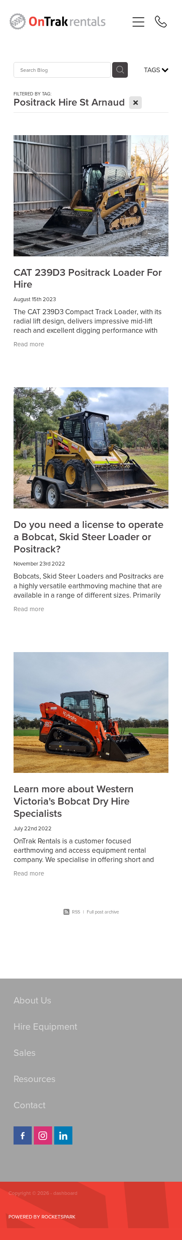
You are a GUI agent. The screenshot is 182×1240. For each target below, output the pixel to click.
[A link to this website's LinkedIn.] (63, 1135)
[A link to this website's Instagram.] (43, 1135)
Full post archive (103, 911)
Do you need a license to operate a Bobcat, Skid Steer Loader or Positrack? (88, 536)
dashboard (65, 1192)
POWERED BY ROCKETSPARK (41, 1216)
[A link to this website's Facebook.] (23, 1135)
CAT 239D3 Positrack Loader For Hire (88, 278)
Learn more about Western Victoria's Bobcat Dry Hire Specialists (74, 801)
